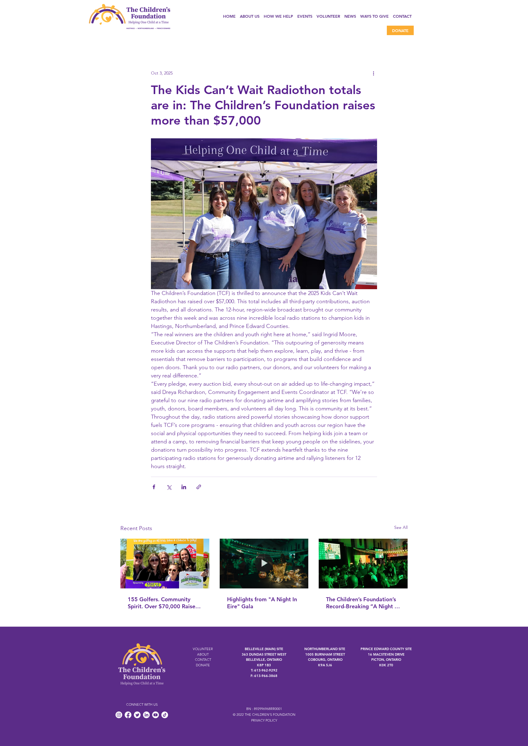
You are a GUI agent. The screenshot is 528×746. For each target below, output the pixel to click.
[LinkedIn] (146, 714)
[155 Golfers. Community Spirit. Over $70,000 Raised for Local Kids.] (164, 563)
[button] (278, 16)
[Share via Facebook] (154, 487)
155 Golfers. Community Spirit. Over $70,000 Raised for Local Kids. (163, 603)
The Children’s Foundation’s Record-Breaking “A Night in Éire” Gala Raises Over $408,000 (362, 603)
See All (401, 527)
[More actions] (373, 73)
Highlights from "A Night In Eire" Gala (262, 603)
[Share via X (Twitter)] (169, 487)
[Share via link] (199, 487)
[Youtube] (155, 714)
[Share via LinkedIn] (184, 487)
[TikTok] (164, 714)
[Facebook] (128, 714)
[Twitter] (137, 714)
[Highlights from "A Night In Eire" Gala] (264, 564)
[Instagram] (119, 714)
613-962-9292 (265, 670)
